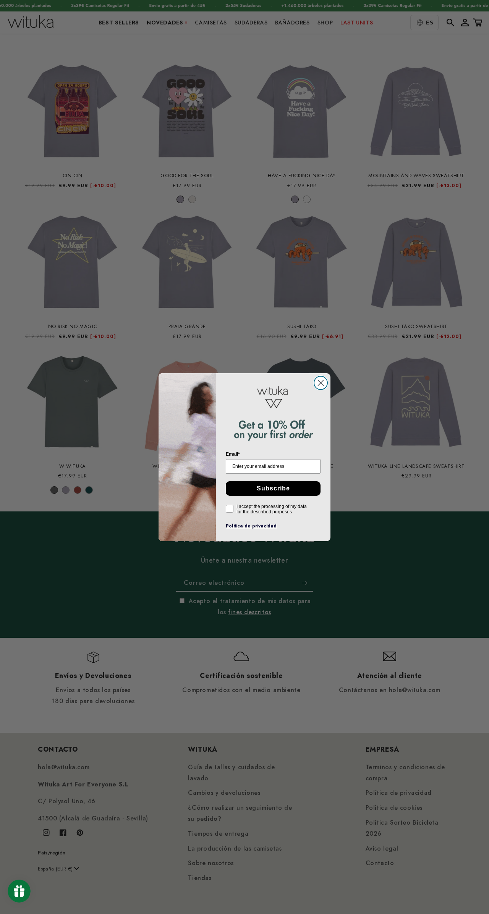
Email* (233, 454)
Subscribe (273, 488)
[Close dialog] (320, 383)
